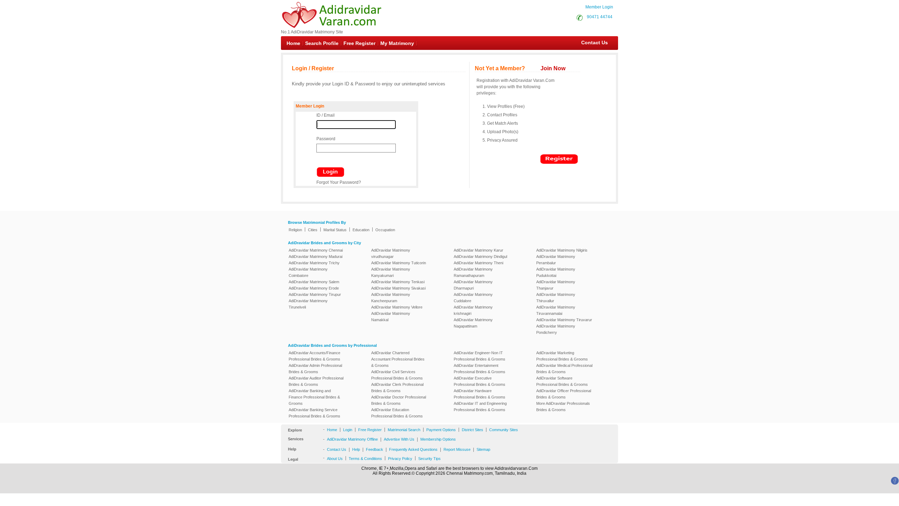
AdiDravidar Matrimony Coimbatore (308, 272)
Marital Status (335, 230)
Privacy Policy (400, 458)
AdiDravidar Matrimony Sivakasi (398, 288)
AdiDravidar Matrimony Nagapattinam (473, 323)
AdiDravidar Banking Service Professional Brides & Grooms (314, 413)
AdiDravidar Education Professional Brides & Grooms (397, 413)
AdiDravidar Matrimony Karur (478, 250)
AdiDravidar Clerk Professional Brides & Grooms (397, 387)
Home (293, 43)
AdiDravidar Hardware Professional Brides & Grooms (479, 394)
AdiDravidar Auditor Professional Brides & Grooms (316, 381)
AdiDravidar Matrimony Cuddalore (473, 297)
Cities (312, 230)
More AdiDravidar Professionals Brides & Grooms (563, 406)
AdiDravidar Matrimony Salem (314, 282)
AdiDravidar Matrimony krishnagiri (473, 310)
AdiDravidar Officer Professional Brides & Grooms (563, 394)
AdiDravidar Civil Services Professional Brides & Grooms (397, 375)
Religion (295, 230)
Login (347, 430)
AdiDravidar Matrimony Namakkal (390, 316)
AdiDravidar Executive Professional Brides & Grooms (479, 381)
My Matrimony (397, 43)
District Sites (472, 430)
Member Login (599, 7)
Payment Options (441, 430)
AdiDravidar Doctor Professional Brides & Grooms (398, 400)
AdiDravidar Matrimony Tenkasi (398, 282)
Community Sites (503, 430)
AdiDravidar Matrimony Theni (478, 263)
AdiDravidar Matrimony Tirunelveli (308, 304)
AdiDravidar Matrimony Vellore (396, 307)
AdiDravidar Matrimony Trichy (314, 263)
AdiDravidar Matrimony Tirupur (315, 294)
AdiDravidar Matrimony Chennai (316, 250)
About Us (335, 458)
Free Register (359, 43)
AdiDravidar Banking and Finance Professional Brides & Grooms (314, 397)
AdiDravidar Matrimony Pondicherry (555, 329)
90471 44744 (599, 16)
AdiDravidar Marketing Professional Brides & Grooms (562, 356)
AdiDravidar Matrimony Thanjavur (555, 285)
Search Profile (322, 43)
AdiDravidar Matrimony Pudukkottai (555, 272)
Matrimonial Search (404, 430)
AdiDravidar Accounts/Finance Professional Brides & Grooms (314, 356)
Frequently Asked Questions (413, 449)
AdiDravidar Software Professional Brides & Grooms (562, 381)
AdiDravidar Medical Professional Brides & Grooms (564, 368)
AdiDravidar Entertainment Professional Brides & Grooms (479, 368)
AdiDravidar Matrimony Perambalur (555, 259)
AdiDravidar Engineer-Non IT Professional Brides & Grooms (479, 356)
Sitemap (483, 449)
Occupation (385, 230)
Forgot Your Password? (338, 182)
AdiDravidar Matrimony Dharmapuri (473, 285)
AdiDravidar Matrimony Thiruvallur (555, 297)
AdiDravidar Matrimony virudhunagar (390, 253)
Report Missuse (457, 449)
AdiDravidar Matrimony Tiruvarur (564, 320)
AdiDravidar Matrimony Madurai (315, 256)
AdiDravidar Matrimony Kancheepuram (390, 297)
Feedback (374, 449)
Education (361, 230)
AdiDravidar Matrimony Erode (314, 288)
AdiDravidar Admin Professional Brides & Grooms (315, 368)
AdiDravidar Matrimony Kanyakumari (390, 272)
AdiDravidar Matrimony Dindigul (480, 256)
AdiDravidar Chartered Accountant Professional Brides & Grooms (398, 359)
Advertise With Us (399, 439)
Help (356, 449)
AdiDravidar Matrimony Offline (352, 439)
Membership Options (438, 439)
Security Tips (429, 458)
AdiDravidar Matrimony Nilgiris (562, 250)
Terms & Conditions (365, 458)
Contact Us (591, 42)
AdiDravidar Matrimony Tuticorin (398, 263)
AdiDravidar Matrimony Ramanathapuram (473, 272)
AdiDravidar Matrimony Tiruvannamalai (555, 310)
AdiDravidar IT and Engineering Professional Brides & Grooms (480, 406)
